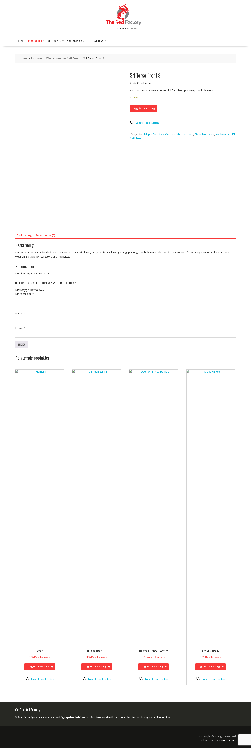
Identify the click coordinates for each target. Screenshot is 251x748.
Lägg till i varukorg (143, 108)
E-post (20, 328)
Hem (20, 40)
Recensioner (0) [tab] (45, 235)
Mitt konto (54, 40)
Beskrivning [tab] (24, 235)
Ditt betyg (22, 289)
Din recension (24, 294)
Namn (20, 313)
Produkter (35, 40)
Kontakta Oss (75, 40)
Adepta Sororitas (154, 134)
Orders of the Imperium (179, 134)
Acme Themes (227, 740)
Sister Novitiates (204, 134)
